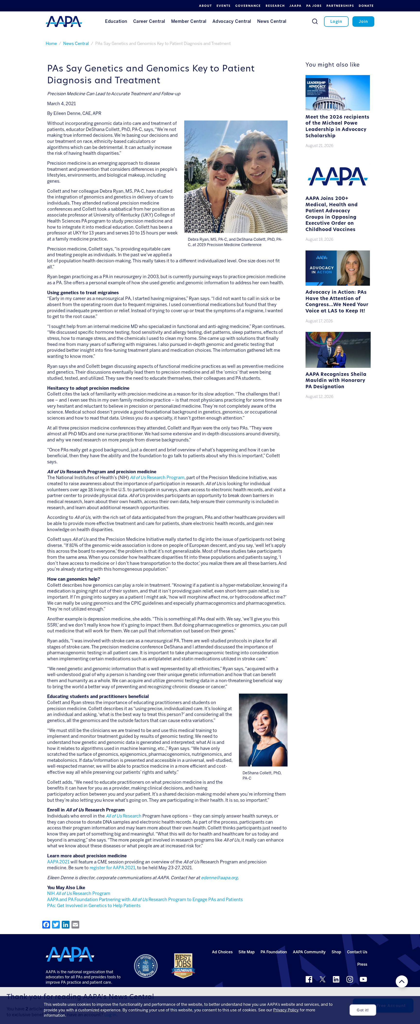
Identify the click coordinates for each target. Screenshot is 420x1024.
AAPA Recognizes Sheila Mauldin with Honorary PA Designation (336, 380)
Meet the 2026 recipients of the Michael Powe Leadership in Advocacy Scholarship (337, 126)
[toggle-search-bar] (315, 21)
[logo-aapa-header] (64, 21)
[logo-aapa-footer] (70, 954)
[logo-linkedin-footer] (336, 979)
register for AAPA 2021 (112, 867)
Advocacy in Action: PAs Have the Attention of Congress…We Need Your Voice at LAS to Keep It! (337, 302)
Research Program (157, 477)
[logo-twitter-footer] (322, 979)
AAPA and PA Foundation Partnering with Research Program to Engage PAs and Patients (145, 899)
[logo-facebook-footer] (309, 979)
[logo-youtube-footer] (363, 979)
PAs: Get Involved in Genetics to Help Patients (93, 905)
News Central (76, 43)
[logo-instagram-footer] (350, 979)
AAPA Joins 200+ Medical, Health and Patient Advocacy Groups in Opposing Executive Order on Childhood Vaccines (332, 214)
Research (123, 816)
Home (51, 43)
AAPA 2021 (58, 862)
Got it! (363, 1010)
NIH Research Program (78, 893)
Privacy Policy (286, 1010)
